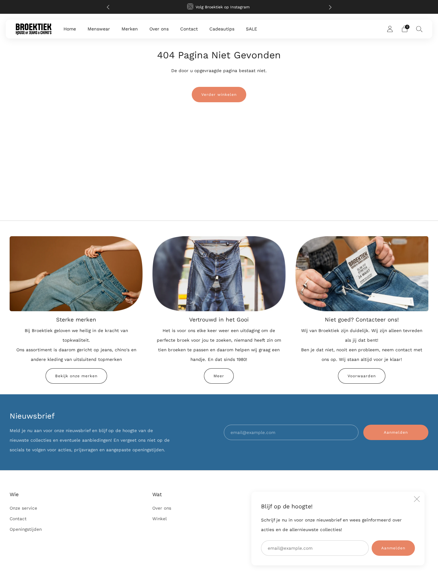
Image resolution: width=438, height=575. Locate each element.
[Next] (330, 7)
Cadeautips (221, 28)
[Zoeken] (419, 29)
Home (69, 28)
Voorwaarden (362, 376)
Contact (189, 28)
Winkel (159, 518)
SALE (251, 28)
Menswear (99, 28)
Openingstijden (26, 529)
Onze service (23, 508)
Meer (219, 376)
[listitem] (219, 7)
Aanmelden (393, 548)
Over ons (159, 28)
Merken (130, 28)
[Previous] (108, 7)
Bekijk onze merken (76, 376)
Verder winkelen (219, 94)
